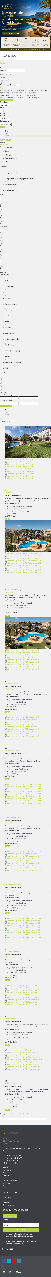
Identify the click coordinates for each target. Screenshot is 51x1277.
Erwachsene (4, 102)
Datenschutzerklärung (10, 1205)
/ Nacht (13, 516)
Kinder (2, 107)
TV (5, 292)
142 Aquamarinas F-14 (12, 1018)
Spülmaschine (9, 333)
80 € (8, 776)
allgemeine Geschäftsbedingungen (18, 1236)
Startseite (6, 1167)
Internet (7, 356)
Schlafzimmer (4, 121)
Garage (7, 298)
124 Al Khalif (9, 493)
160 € (9, 613)
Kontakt (5, 1186)
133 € (9, 843)
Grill (6, 368)
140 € (9, 709)
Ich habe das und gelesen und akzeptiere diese (20, 1236)
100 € (9, 977)
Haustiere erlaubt (11, 304)
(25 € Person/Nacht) (12, 503)
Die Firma (6, 1183)
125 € (9, 1107)
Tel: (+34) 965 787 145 (14, 1155)
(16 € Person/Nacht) (12, 763)
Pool (6, 281)
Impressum (6, 1202)
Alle (7, 151)
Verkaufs (6, 1178)
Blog (4, 1188)
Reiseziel (3, 70)
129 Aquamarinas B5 (12, 683)
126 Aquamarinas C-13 (12, 587)
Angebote (6, 1173)
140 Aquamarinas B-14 (12, 951)
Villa (7, 162)
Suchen (2, 63)
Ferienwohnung (11, 158)
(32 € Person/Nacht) (12, 600)
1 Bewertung (9, 592)
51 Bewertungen (10, 756)
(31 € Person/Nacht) (12, 1094)
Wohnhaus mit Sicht (11, 190)
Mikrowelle (8, 310)
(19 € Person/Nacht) (12, 830)
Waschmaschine (10, 345)
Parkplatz (8, 327)
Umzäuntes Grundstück (13, 362)
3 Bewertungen (10, 957)
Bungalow (9, 155)
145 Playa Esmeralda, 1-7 (13, 1083)
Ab (6, 516)
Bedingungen (7, 1197)
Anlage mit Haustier (12, 173)
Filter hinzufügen (6, 406)
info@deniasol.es (12, 1160)
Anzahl (2, 116)
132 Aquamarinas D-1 (12, 750)
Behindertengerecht (12, 339)
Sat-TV (7, 316)
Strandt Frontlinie (11, 184)
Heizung (7, 322)
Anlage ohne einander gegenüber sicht (19, 179)
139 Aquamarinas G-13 (13, 884)
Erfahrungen (7, 1175)
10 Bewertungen (10, 890)
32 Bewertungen (10, 823)
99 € (8, 516)
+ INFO (7, 519)
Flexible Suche (5, 80)
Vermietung (7, 1170)
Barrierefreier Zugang (12, 351)
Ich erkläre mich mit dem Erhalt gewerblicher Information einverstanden (21, 1242)
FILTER (2, 65)
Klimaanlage (9, 287)
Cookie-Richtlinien (9, 1200)
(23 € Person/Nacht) (12, 696)
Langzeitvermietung (10, 1180)
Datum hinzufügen (6, 100)
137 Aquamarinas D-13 (12, 817)
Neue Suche (4, 144)
